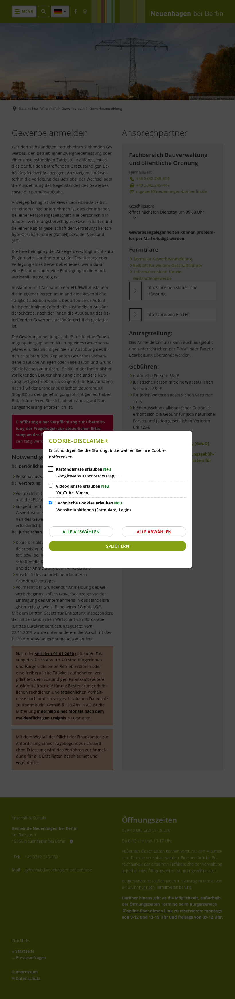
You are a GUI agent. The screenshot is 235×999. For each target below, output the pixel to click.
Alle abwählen (154, 532)
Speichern (117, 546)
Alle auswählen (81, 532)
